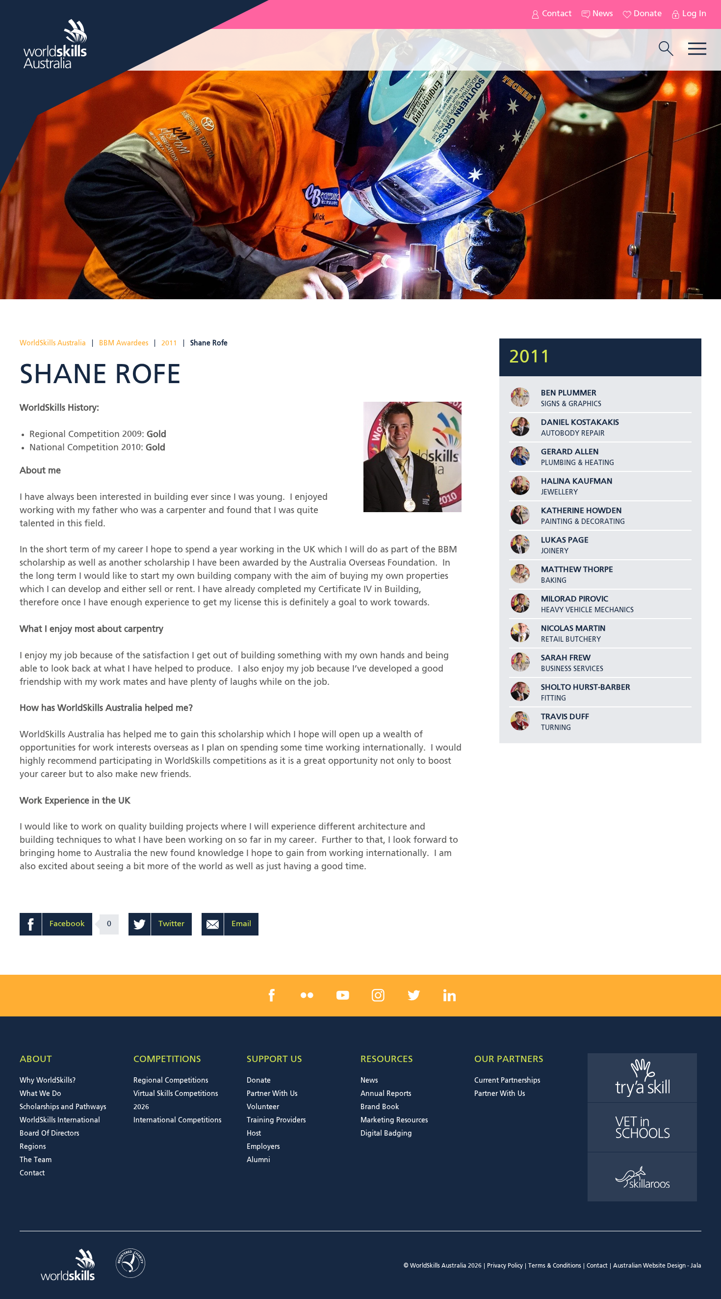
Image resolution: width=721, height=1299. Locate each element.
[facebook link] (272, 995)
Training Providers (276, 1120)
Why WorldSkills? (48, 1080)
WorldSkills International (60, 1120)
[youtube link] (343, 995)
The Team (36, 1160)
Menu (697, 49)
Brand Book (379, 1107)
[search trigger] (666, 49)
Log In (694, 14)
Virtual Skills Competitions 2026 (175, 1101)
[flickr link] (307, 995)
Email (241, 924)
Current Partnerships (507, 1080)
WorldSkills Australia (53, 343)
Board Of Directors (49, 1133)
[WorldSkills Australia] (56, 44)
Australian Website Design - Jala (657, 1266)
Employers (263, 1146)
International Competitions (177, 1120)
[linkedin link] (449, 995)
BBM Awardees (123, 343)
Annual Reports (385, 1094)
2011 (169, 343)
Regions (33, 1146)
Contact (557, 14)
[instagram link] (378, 995)
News (602, 14)
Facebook (67, 924)
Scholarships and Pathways (63, 1107)
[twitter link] (414, 995)
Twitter (171, 924)
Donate (648, 14)
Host (254, 1133)
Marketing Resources (394, 1120)
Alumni (258, 1160)
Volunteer (263, 1107)
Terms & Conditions (554, 1266)
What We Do (40, 1094)
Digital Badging (386, 1133)
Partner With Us (272, 1094)
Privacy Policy (505, 1266)
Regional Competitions (170, 1080)
